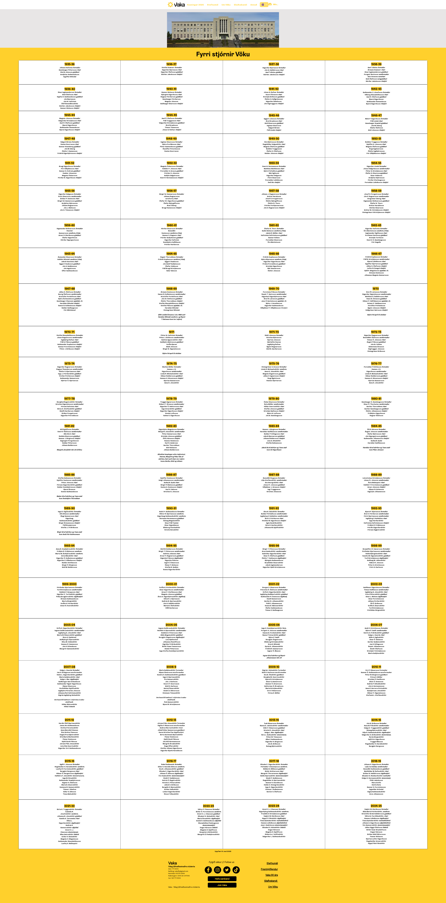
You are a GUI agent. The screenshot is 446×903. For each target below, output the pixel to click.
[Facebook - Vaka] (208, 870)
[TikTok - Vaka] (236, 870)
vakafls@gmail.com (181, 871)
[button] (253, 4)
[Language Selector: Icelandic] (264, 4)
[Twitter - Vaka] (226, 870)
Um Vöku (273, 886)
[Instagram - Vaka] (217, 870)
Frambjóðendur (269, 869)
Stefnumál (272, 863)
